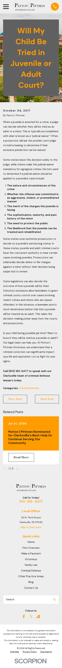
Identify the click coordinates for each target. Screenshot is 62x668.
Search (10, 599)
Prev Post (15, 399)
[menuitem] (14, 652)
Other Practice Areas (31, 576)
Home (31, 542)
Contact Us (31, 588)
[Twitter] (31, 616)
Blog (31, 582)
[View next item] (17, 468)
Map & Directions (31, 527)
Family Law (31, 565)
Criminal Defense (29, 388)
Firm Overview (31, 548)
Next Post (47, 399)
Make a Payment (31, 553)
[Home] (30, 7)
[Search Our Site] (54, 599)
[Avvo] (38, 616)
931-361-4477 (31, 501)
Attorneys (31, 559)
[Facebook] (24, 616)
